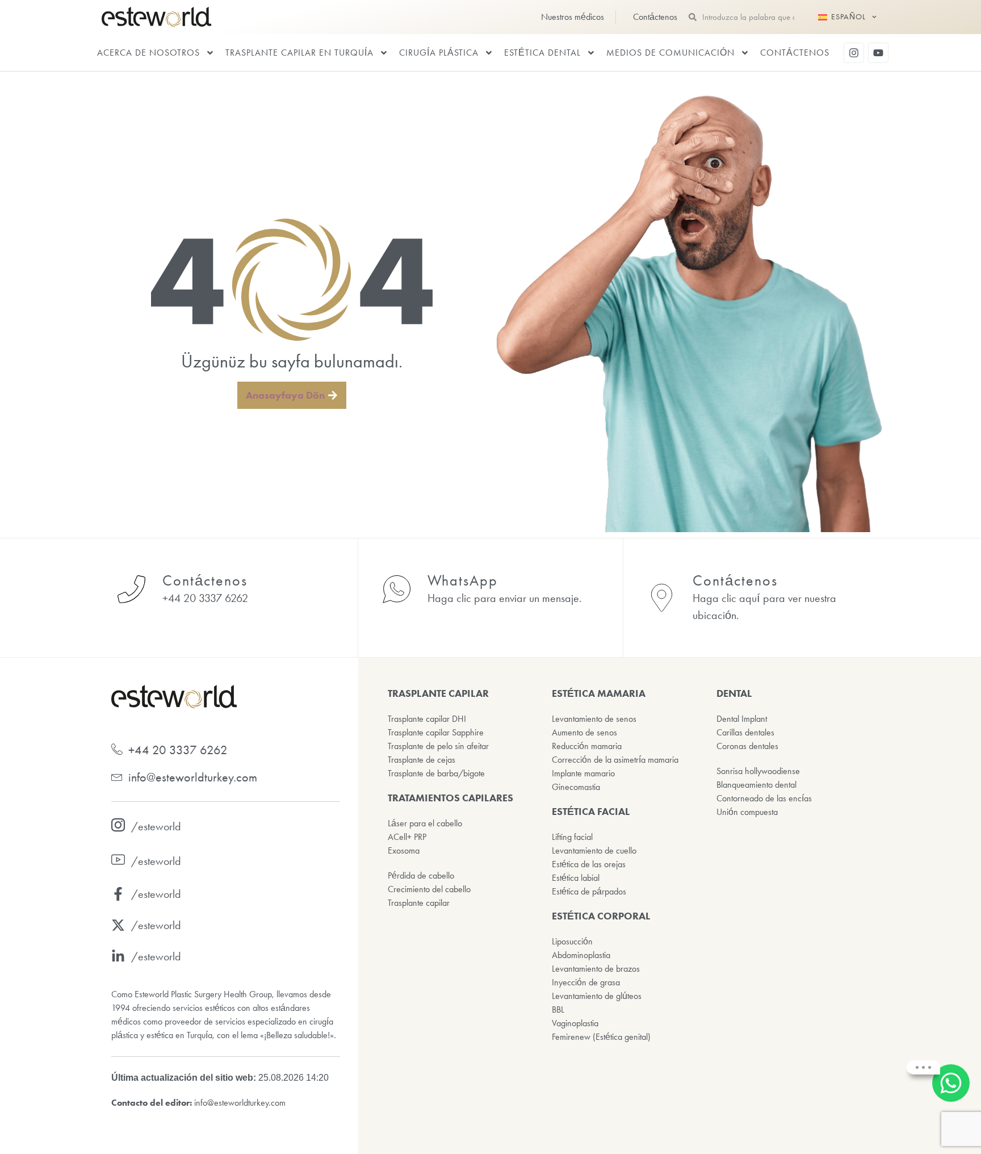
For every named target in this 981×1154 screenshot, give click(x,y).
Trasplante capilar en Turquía (299, 52)
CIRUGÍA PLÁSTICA (439, 52)
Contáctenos (794, 52)
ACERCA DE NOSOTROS (148, 52)
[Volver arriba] (953, 1126)
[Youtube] (878, 53)
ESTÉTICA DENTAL (542, 52)
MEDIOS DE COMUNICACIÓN (670, 52)
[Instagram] (854, 53)
